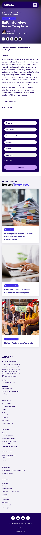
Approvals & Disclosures (9, 444)
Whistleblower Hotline (8, 438)
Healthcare (5, 494)
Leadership (5, 415)
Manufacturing (6, 502)
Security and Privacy (7, 423)
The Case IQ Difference (8, 404)
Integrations (5, 420)
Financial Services (7, 488)
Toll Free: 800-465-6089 (9, 382)
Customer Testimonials (8, 406)
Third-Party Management (9, 446)
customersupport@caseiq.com (10, 391)
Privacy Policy (8, 160)
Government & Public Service (10, 491)
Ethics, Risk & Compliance (9, 455)
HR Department (6, 458)
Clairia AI (4, 433)
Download (20, 167)
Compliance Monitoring (9, 441)
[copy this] (3, 38)
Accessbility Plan (20, 531)
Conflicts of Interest (7, 473)
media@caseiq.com (7, 394)
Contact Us (5, 417)
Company (5, 412)
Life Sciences (5, 499)
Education (5, 483)
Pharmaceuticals (6, 505)
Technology (5, 507)
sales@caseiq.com (7, 388)
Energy (4, 486)
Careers (4, 409)
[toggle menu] (35, 5)
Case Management (7, 435)
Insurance (5, 497)
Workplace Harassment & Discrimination (13, 470)
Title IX (4, 460)
